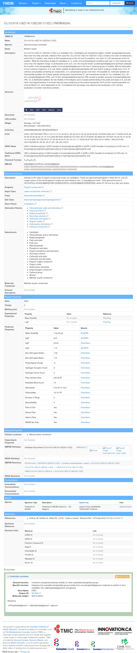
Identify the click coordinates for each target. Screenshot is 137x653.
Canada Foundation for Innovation (32, 629)
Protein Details (123, 576)
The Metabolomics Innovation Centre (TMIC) (24, 632)
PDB (44, 110)
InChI (59, 110)
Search (35, 3)
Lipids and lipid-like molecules (37, 191)
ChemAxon (85, 343)
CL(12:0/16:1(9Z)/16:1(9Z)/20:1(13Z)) (105, 463)
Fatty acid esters (36, 210)
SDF (37, 110)
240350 (117, 518)
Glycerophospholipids (33, 195)
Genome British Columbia (14, 642)
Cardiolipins (29, 203)
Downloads (50, 3)
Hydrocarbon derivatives (40, 224)
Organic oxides (36, 221)
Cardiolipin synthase (19, 576)
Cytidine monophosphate (72, 463)
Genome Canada (21, 640)
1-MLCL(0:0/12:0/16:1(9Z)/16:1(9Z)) (69, 467)
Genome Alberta (36, 640)
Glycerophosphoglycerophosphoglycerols (42, 199)
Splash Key (84, 502)
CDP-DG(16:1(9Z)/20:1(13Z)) (49, 463)
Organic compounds (33, 187)
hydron (86, 463)
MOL (31, 110)
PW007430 (80, 447)
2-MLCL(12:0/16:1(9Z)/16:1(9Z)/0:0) (38, 471)
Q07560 (35, 593)
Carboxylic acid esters (39, 218)
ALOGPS (84, 333)
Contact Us (76, 3)
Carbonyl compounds (38, 226)
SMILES (51, 110)
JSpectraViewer (125, 506)
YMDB (8, 3)
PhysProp (107, 318)
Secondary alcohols (38, 216)
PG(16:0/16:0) (30, 463)
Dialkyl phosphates (37, 213)
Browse (23, 3)
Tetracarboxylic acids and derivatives (45, 208)
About (63, 3)
